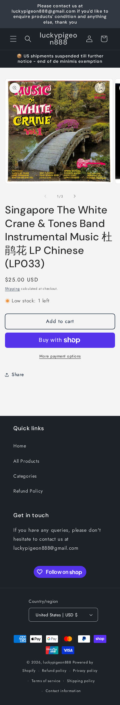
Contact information (63, 690)
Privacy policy (85, 670)
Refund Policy (28, 491)
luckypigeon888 (57, 662)
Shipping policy (81, 680)
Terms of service (46, 680)
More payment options (60, 356)
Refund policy (54, 670)
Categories (25, 476)
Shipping (12, 288)
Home (19, 445)
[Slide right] (74, 196)
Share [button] (18, 374)
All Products (26, 461)
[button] (13, 39)
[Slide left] (45, 196)
